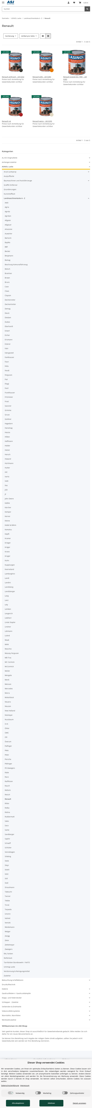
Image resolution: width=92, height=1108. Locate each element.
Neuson (8, 706)
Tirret (7, 905)
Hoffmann (9, 441)
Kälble (7, 503)
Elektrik (5, 989)
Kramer (8, 538)
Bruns (7, 282)
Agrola (7, 211)
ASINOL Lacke (7, 166)
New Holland (10, 710)
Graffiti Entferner (10, 185)
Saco (7, 825)
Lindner (8, 627)
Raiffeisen (9, 781)
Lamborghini (10, 574)
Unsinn (8, 914)
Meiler (7, 671)
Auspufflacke (9, 176)
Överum (8, 741)
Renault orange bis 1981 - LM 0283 (75, 78)
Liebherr (8, 618)
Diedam (8, 317)
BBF (6, 247)
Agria (7, 207)
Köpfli (7, 534)
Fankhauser (9, 357)
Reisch (7, 794)
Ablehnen (51, 1103)
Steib (7, 861)
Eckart (7, 331)
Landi (7, 578)
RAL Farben (8, 953)
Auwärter (8, 233)
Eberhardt (9, 326)
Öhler (7, 728)
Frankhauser (10, 392)
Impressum (24, 1085)
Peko (7, 750)
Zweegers (8, 949)
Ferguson (8, 375)
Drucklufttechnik (8, 984)
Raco (7, 777)
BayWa (7, 242)
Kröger (7, 547)
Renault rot (6, 121)
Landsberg (9, 587)
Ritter (7, 803)
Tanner (8, 896)
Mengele (8, 675)
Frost (7, 401)
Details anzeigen (79, 1103)
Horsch (7, 454)
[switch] (10, 1092)
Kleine (7, 521)
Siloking (8, 856)
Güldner (8, 419)
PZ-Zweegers (10, 768)
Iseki (6, 481)
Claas (7, 291)
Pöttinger (8, 764)
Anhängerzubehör (9, 162)
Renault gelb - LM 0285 (42, 77)
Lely (6, 604)
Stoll (6, 883)
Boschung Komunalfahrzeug (16, 264)
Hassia (7, 432)
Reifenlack (8, 958)
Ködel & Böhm (10, 525)
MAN (7, 644)
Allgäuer (8, 225)
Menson (8, 684)
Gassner (8, 406)
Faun (7, 362)
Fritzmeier (9, 397)
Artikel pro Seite (28, 36)
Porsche (8, 759)
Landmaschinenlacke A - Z (14, 198)
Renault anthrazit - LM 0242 (13, 77)
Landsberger (10, 591)
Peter (7, 755)
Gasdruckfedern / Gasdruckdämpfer (16, 993)
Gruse (7, 415)
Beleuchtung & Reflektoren (12, 980)
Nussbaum (9, 719)
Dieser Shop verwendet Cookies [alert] (46, 1062)
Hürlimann (9, 463)
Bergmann (9, 256)
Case (7, 286)
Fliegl (7, 384)
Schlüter (8, 847)
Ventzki (8, 923)
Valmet (7, 918)
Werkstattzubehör (9, 1020)
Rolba (7, 808)
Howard (8, 459)
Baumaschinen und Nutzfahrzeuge (18, 180)
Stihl (6, 874)
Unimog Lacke (9, 967)
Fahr (6, 348)
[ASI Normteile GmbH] (10, 2)
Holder (7, 445)
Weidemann (9, 927)
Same (7, 830)
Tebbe (7, 900)
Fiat (6, 379)
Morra (7, 693)
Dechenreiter (10, 300)
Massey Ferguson (12, 653)
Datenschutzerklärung (10, 1085)
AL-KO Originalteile (9, 158)
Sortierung (9, 36)
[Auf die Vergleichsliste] (18, 53)
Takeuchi (8, 892)
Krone (7, 551)
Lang (7, 596)
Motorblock (9, 697)
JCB (6, 490)
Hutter (7, 468)
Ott (6, 737)
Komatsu (8, 529)
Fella (7, 366)
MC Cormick (9, 662)
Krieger (8, 543)
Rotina (7, 812)
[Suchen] (87, 8)
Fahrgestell (9, 353)
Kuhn (7, 560)
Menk (7, 680)
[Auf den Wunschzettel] (24, 53)
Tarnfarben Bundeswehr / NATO (17, 962)
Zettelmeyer (9, 945)
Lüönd (7, 635)
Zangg (7, 936)
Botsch (7, 269)
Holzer (7, 450)
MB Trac (8, 657)
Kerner (7, 516)
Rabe (7, 772)
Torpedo (8, 909)
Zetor (7, 940)
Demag (7, 309)
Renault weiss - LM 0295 (42, 121)
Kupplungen (10, 565)
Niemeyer (9, 715)
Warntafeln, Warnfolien (11, 1015)
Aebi (6, 203)
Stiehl (7, 870)
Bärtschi (8, 238)
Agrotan (8, 216)
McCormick (9, 666)
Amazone (8, 229)
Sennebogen (10, 852)
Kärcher (8, 507)
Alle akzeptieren (18, 1103)
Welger (7, 931)
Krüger (7, 556)
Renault (8, 799)
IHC (6, 472)
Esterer (8, 344)
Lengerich (9, 613)
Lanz (7, 600)
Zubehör (7, 976)
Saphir (7, 839)
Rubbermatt (9, 817)
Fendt (7, 370)
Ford (6, 388)
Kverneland (9, 569)
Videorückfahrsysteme (11, 1011)
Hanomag (8, 428)
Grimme (8, 410)
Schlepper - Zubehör (10, 1002)
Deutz (7, 313)
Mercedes (9, 688)
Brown (7, 278)
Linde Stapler (10, 622)
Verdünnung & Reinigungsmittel (17, 971)
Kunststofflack (9, 194)
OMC (7, 733)
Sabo (7, 821)
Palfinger (8, 746)
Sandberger (9, 834)
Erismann (8, 339)
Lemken (8, 609)
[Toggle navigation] (3, 1)
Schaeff (8, 843)
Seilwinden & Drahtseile (11, 1006)
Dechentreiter (10, 304)
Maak (7, 640)
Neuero (8, 702)
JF (5, 494)
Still (6, 878)
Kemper (8, 512)
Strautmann (9, 887)
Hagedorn (9, 423)
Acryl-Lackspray (10, 172)
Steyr (7, 865)
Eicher (7, 335)
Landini (8, 582)
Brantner (8, 273)
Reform (8, 790)
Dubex (7, 322)
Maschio (8, 649)
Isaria (7, 476)
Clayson (8, 295)
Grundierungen (10, 189)
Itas (6, 485)
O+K (6, 724)
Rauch (7, 786)
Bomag (7, 260)
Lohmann (8, 631)
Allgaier (8, 220)
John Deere (9, 498)
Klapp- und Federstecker (12, 998)
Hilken (7, 437)
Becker (7, 251)
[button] (68, 2)
